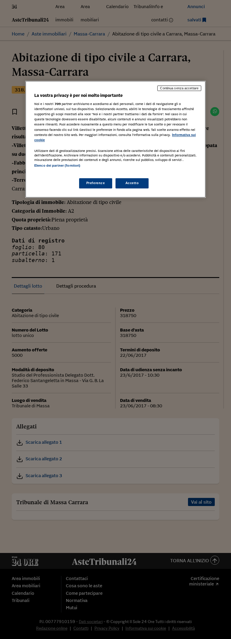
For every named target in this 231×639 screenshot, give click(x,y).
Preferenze (95, 183)
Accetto (132, 183)
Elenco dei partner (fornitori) (57, 165)
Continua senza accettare (179, 88)
